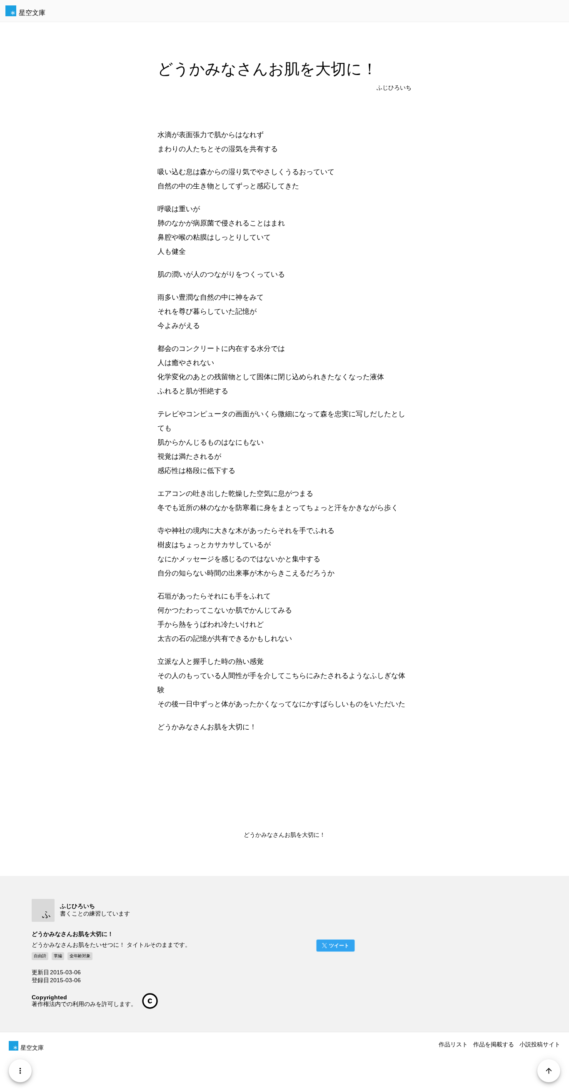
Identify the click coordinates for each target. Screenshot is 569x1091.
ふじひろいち (394, 88)
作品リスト (453, 1044)
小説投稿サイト (539, 1044)
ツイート (339, 945)
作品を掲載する (493, 1044)
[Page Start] (548, 1070)
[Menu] (20, 1070)
